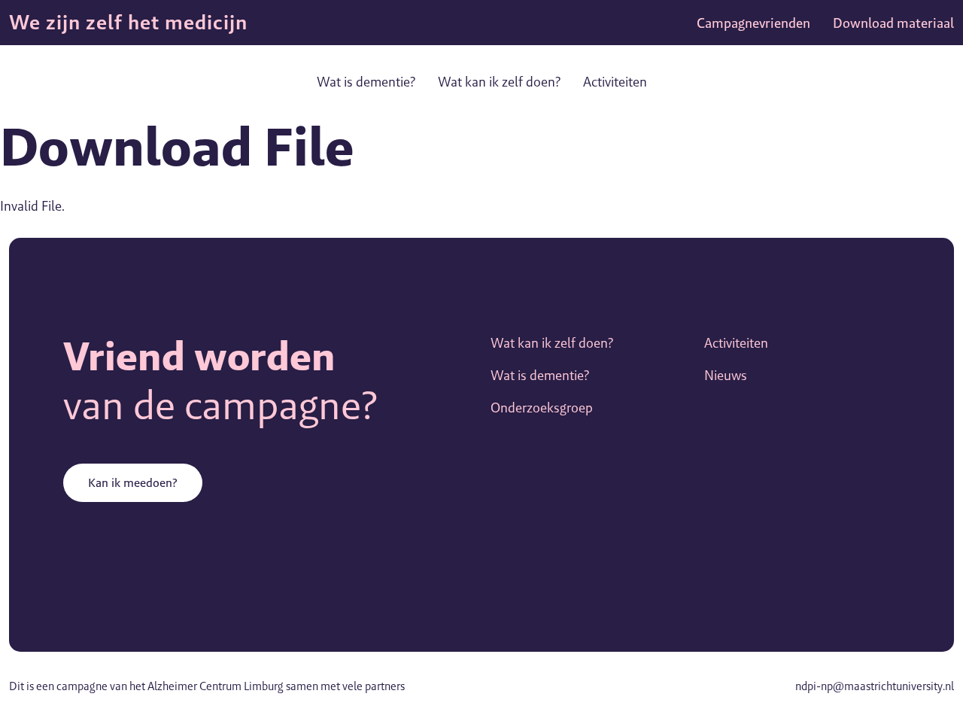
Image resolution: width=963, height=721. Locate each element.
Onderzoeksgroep (542, 407)
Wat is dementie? (366, 81)
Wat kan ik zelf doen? (499, 81)
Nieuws (725, 375)
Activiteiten (615, 81)
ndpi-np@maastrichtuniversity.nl (874, 686)
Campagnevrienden (753, 23)
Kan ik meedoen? (133, 483)
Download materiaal (893, 23)
